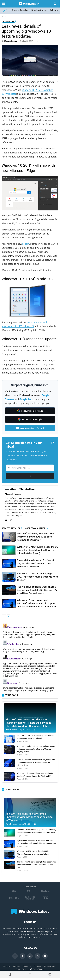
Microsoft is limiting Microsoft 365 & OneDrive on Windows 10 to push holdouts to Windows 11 (36, 536)
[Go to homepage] (10, 974)
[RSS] (30, 956)
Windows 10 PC (8, 21)
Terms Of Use (49, 966)
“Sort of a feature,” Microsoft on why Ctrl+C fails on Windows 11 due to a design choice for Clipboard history (36, 762)
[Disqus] (30, 657)
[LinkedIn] (12, 520)
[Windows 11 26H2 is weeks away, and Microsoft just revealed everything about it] (9, 739)
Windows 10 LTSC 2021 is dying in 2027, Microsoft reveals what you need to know (37, 576)
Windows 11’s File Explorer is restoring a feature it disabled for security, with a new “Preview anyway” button (36, 749)
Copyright (37, 966)
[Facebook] (15, 956)
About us (6, 966)
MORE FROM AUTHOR (35, 528)
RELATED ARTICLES (11, 528)
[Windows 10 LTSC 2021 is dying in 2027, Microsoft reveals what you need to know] (9, 577)
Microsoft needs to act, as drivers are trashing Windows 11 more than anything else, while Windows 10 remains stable (28, 723)
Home (4, 16)
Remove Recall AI (20, 10)
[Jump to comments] (30, 974)
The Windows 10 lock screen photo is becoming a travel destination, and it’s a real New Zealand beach (37, 590)
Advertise (16, 966)
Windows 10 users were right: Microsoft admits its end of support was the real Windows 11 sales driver (36, 603)
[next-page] (8, 616)
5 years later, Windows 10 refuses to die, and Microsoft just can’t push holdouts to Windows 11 (36, 563)
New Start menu (39, 10)
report (25, 243)
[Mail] (22, 956)
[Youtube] (45, 956)
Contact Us (27, 966)
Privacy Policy (21, 969)
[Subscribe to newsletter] (50, 974)
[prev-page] (4, 616)
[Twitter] (7, 520)
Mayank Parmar (10, 41)
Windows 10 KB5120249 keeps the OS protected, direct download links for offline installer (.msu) (37, 550)
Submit (30, 476)
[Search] (55, 4)
